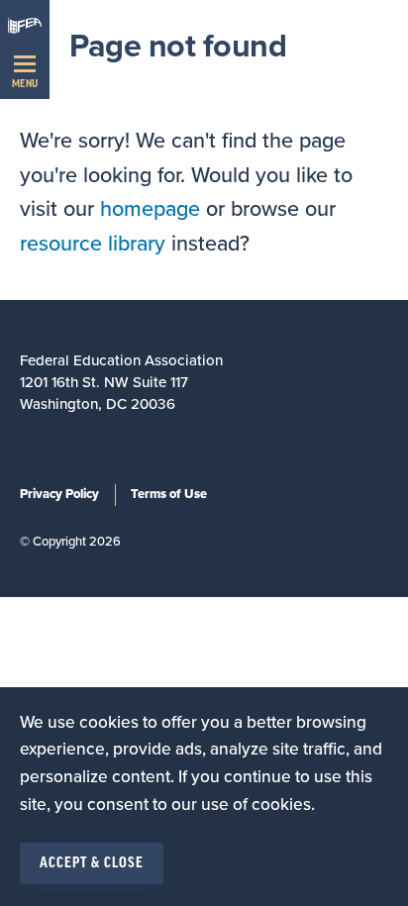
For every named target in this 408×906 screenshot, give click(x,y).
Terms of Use (169, 494)
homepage (150, 209)
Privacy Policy (59, 494)
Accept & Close (92, 863)
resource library (92, 243)
